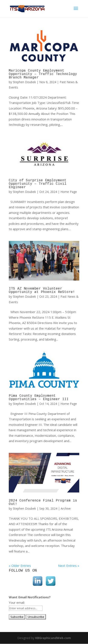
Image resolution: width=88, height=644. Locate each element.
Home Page (68, 192)
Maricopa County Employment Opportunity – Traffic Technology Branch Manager (43, 74)
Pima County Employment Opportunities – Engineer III (39, 397)
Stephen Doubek (24, 82)
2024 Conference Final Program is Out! (43, 502)
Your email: (17, 602)
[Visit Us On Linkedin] (37, 586)
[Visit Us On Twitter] (50, 586)
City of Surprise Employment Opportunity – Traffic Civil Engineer (37, 184)
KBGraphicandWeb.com (53, 638)
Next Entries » (68, 565)
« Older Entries (20, 565)
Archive (66, 508)
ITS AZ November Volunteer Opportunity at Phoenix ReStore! (42, 290)
